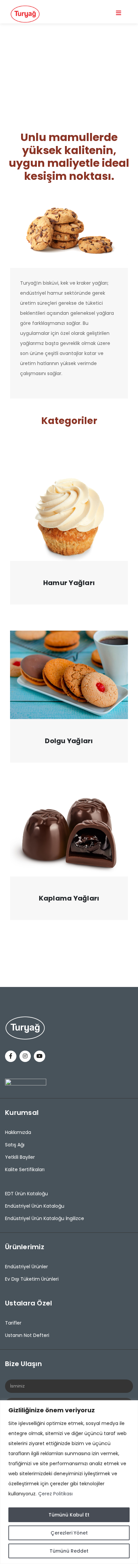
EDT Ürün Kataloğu (26, 1193)
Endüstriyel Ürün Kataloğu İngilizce (44, 1218)
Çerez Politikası (55, 1493)
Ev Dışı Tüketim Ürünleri (32, 1279)
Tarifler (13, 1323)
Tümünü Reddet (69, 1551)
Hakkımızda (18, 1132)
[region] (69, 1482)
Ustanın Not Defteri (27, 1335)
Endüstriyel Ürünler (26, 1266)
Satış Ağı (14, 1144)
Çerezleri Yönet (69, 1533)
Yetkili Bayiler (20, 1157)
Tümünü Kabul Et (69, 1514)
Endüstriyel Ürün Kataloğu (34, 1206)
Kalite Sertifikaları (25, 1169)
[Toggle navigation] (118, 13)
